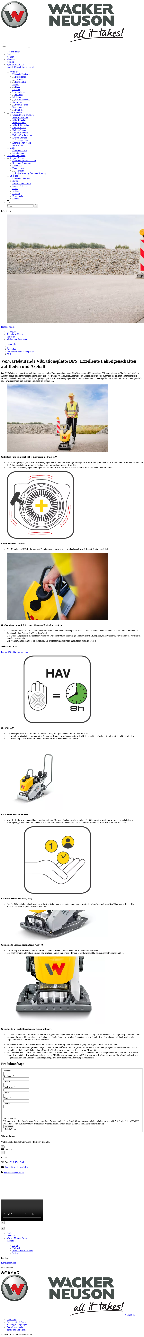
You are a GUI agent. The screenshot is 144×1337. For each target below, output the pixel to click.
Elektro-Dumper (19, 138)
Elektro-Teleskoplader (22, 135)
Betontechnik (21, 77)
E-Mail (7, 1098)
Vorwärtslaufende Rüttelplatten (20, 351)
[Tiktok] (12, 1273)
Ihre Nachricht (10, 1118)
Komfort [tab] (5, 652)
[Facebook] (9, 1273)
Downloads (17, 196)
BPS (9, 354)
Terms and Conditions (16, 1330)
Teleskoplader (18, 92)
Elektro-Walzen (19, 127)
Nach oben (130, 1315)
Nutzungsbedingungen (17, 1324)
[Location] (2, 1273)
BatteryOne (17, 145)
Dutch (31, 67)
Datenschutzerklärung (16, 1322)
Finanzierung (18, 168)
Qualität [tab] (12, 652)
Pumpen (18, 110)
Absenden (8, 1126)
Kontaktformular (8, 1263)
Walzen (15, 84)
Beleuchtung (18, 107)
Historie (15, 181)
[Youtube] (15, 1273)
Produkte (14, 72)
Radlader (16, 89)
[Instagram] (6, 1273)
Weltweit (11, 59)
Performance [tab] (22, 652)
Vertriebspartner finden (14, 1172)
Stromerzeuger (18, 102)
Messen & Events (20, 186)
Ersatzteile (17, 165)
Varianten (11, 337)
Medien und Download (17, 339)
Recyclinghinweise (15, 1327)
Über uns (14, 176)
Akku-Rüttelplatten (20, 125)
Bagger (18, 87)
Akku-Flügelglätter (20, 120)
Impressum (11, 1319)
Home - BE (12, 344)
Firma (6, 1081)
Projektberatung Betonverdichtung (30, 173)
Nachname (8, 1076)
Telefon (6, 1103)
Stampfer (19, 79)
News (15, 188)
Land (6, 1092)
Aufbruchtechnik (22, 99)
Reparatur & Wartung (22, 163)
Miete (12, 148)
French (25, 67)
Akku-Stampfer (19, 122)
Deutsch (18, 67)
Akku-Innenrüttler (20, 117)
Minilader (16, 97)
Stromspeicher (21, 105)
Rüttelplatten (20, 82)
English (10, 67)
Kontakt (10, 57)
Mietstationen (18, 153)
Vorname (7, 1070)
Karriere (10, 62)
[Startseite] (62, 41)
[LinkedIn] (18, 1273)
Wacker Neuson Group (17, 1238)
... (7, 346)
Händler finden (13, 51)
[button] (15, 64)
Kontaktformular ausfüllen (16, 1167)
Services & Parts (17, 158)
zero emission (16, 112)
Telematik (19, 171)
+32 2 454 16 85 (16, 1162)
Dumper (18, 94)
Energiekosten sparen (21, 143)
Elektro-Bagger (19, 130)
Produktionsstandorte (21, 183)
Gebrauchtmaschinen (16, 155)
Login (9, 54)
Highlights (11, 331)
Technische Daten (15, 334)
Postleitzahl (9, 1087)
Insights (15, 191)
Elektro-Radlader (20, 132)
